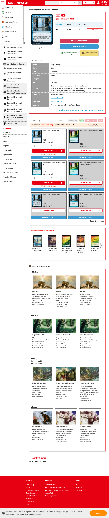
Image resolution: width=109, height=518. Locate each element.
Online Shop (30, 485)
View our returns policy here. (94, 110)
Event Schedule (10, 32)
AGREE (98, 513)
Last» (100, 125)
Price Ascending (60, 125)
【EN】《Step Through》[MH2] (51, 194)
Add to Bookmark (80, 41)
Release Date (70, 125)
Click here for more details (30, 514)
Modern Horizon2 (57, 98)
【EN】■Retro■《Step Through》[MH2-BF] (91, 195)
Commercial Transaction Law (55, 487)
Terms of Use (50, 485)
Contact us (30, 501)
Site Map (29, 480)
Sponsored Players (11, 22)
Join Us (78, 480)
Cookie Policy (49, 493)
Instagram (79, 490)
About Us (48, 480)
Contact (8, 41)
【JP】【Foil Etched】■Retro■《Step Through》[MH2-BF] (90, 163)
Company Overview (51, 496)
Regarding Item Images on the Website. (70, 110)
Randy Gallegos (56, 101)
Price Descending (47, 125)
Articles (8, 12)
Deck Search (9, 17)
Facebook (79, 487)
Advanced (88, 3)
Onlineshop (9, 8)
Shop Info (8, 27)
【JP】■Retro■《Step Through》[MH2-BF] (54, 163)
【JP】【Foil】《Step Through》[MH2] (91, 130)
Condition (59, 24)
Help (6, 36)
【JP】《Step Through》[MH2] (51, 130)
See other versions (79, 46)
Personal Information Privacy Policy (57, 490)
